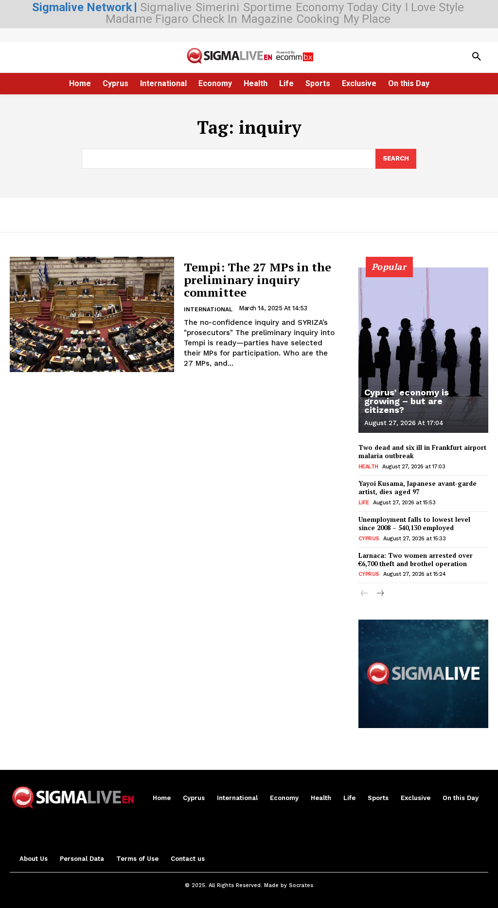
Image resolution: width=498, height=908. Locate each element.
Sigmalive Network (82, 7)
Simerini (217, 7)
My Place (367, 19)
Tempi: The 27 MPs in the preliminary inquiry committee (257, 280)
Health (368, 466)
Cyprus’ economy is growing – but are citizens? (406, 401)
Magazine (267, 19)
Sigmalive (166, 7)
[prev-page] (364, 594)
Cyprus (368, 538)
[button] (476, 57)
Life (363, 502)
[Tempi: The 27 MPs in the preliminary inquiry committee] (92, 314)
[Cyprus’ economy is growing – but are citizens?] (423, 350)
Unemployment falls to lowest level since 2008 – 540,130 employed (414, 523)
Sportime (267, 7)
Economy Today (337, 7)
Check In (214, 19)
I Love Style (434, 7)
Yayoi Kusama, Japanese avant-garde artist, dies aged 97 (417, 487)
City (391, 7)
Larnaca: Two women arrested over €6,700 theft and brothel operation (415, 559)
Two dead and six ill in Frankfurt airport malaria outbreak (422, 451)
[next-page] (380, 594)
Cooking (318, 19)
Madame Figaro (147, 19)
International (208, 309)
